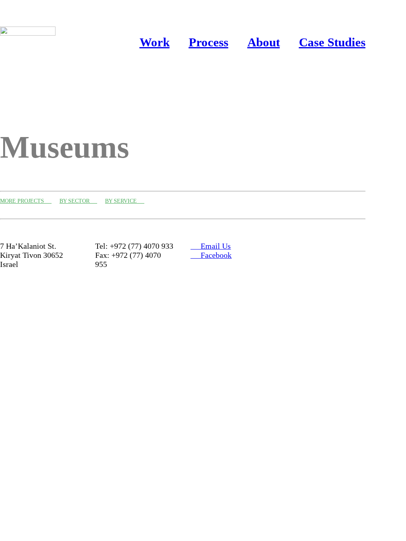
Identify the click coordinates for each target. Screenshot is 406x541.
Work (155, 42)
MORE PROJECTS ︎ (26, 201)
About (263, 42)
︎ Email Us (210, 246)
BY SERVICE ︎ (124, 201)
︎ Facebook (211, 255)
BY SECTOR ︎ (78, 201)
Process (208, 42)
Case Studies (332, 42)
